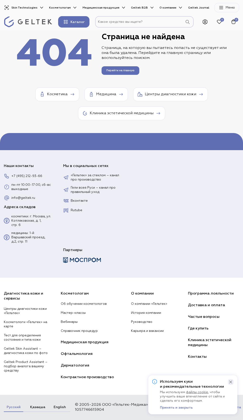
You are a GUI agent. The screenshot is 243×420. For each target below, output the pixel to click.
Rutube (76, 210)
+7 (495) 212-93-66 (26, 176)
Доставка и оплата (206, 305)
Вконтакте (79, 200)
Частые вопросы (204, 316)
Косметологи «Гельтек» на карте (25, 324)
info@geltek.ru (23, 198)
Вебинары (69, 322)
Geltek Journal (198, 8)
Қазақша (37, 407)
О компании (167, 8)
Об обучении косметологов (84, 303)
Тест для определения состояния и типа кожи (22, 337)
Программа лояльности (211, 293)
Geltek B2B (139, 8)
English (60, 407)
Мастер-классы (73, 313)
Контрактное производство (87, 377)
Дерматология (75, 365)
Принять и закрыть (176, 407)
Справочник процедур (79, 331)
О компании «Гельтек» (149, 303)
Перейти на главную (120, 70)
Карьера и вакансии (147, 331)
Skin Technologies (24, 8)
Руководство (141, 322)
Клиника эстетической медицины (209, 342)
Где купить (198, 328)
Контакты (197, 356)
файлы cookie (197, 392)
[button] (231, 382)
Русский (13, 407)
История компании (146, 313)
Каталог (77, 22)
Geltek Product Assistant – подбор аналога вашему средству (25, 366)
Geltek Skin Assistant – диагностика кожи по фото (26, 351)
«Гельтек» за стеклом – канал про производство (95, 177)
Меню (230, 7)
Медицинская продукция (101, 8)
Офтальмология (77, 353)
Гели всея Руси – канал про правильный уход (93, 190)
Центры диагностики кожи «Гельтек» (25, 311)
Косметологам (60, 8)
